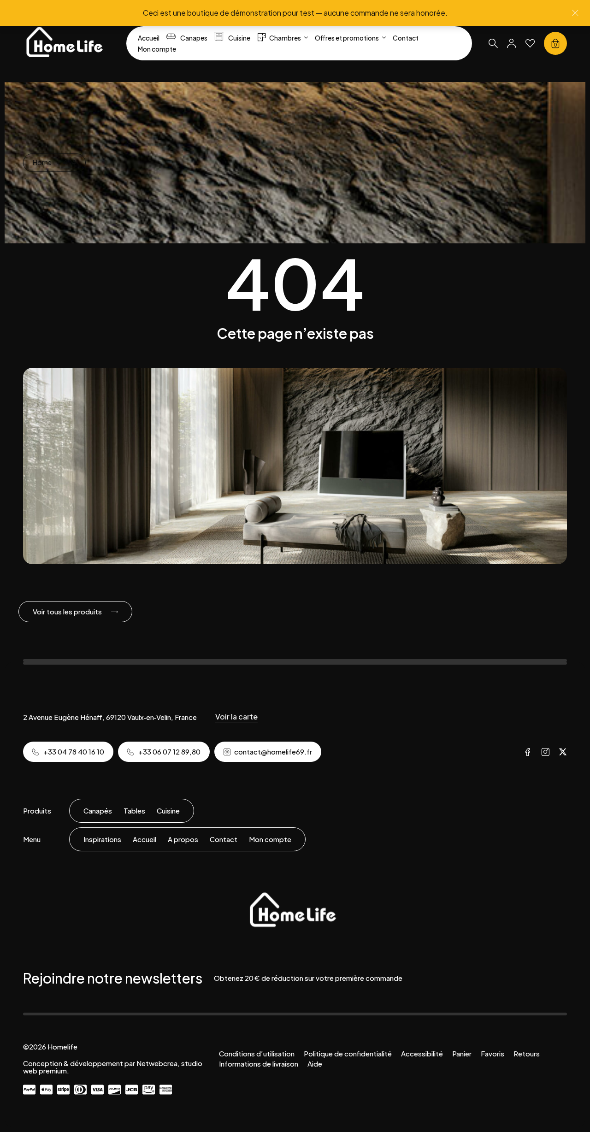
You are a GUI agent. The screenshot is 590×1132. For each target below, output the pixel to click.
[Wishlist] (530, 43)
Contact (223, 839)
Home (42, 162)
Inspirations (102, 839)
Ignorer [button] (575, 12)
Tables (134, 810)
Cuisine (168, 810)
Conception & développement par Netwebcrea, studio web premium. (112, 1067)
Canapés (97, 810)
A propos (183, 839)
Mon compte (270, 839)
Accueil (144, 839)
